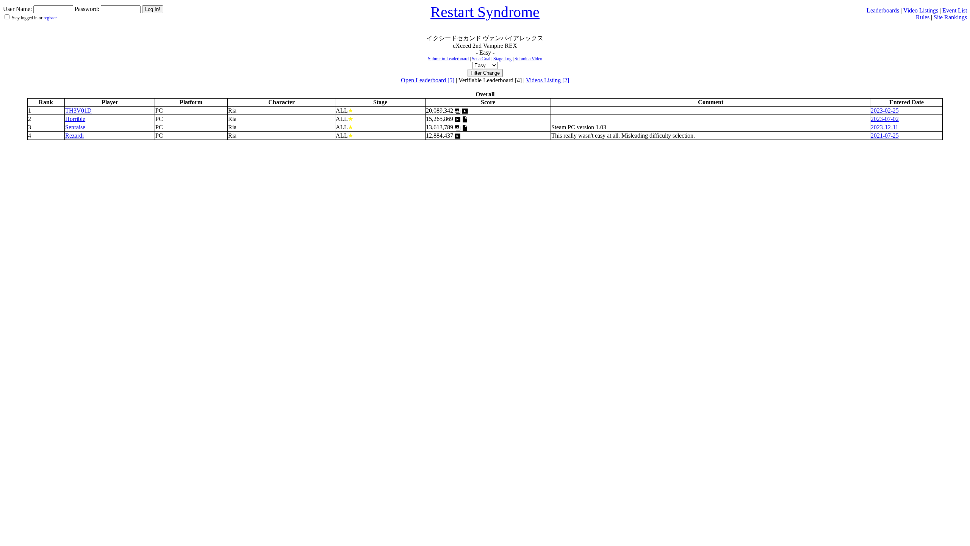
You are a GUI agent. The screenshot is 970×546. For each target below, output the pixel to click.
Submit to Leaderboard (448, 58)
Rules (922, 17)
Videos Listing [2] (547, 80)
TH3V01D (78, 110)
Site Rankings (950, 17)
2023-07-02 (885, 119)
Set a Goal (481, 58)
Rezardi (74, 135)
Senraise (75, 127)
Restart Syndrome (485, 11)
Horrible (75, 119)
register (50, 17)
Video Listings (920, 10)
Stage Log (502, 58)
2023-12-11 (884, 127)
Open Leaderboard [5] (427, 80)
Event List (954, 10)
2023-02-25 (885, 110)
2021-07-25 (885, 135)
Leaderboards (883, 10)
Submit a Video (528, 58)
